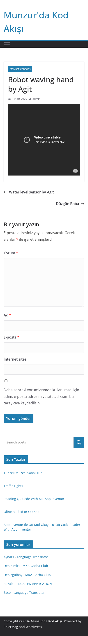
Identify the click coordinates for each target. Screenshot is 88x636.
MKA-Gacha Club (35, 566)
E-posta (11, 337)
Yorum (11, 252)
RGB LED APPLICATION (35, 584)
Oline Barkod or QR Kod (21, 512)
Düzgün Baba (67, 203)
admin (36, 99)
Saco (7, 592)
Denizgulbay (13, 575)
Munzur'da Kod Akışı (46, 621)
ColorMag (11, 627)
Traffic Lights (13, 486)
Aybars (9, 557)
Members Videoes (20, 69)
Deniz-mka (12, 566)
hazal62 (9, 584)
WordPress (34, 627)
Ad (7, 315)
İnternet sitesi (15, 359)
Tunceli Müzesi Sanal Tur (23, 473)
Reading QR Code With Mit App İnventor (34, 499)
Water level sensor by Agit (31, 192)
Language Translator (32, 557)
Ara (79, 442)
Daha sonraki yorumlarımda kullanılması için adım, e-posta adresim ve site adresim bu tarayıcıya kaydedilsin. (41, 396)
